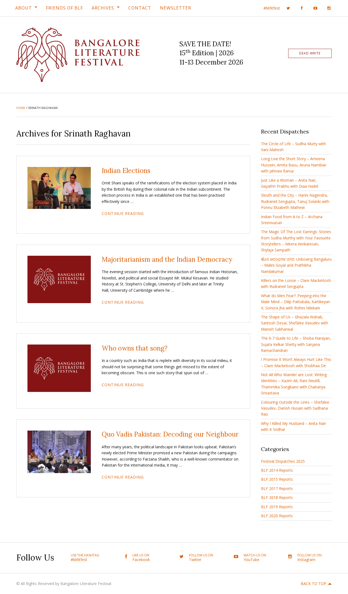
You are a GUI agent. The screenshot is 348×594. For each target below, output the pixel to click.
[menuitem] (26, 8)
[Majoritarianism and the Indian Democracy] (59, 279)
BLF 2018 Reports (277, 497)
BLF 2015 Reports (277, 479)
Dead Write (310, 53)
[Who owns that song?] (59, 368)
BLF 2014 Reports (277, 470)
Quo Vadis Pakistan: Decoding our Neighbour (170, 434)
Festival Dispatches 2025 (283, 461)
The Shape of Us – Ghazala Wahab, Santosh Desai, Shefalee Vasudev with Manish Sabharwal (294, 323)
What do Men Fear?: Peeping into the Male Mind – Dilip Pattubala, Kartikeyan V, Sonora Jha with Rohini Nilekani (295, 301)
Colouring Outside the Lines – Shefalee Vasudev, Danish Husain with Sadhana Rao (295, 408)
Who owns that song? (134, 348)
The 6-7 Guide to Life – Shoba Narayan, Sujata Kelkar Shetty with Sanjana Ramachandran (296, 344)
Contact (139, 8)
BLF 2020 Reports (277, 515)
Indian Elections (126, 170)
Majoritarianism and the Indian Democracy (167, 259)
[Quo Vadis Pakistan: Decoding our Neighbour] (59, 451)
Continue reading (123, 213)
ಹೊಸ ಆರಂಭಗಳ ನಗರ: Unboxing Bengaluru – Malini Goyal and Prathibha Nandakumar (296, 265)
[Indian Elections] (59, 187)
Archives (103, 8)
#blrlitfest (271, 8)
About (23, 8)
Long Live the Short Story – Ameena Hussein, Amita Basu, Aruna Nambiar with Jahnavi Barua (293, 164)
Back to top (313, 583)
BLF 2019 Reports (277, 506)
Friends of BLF (64, 8)
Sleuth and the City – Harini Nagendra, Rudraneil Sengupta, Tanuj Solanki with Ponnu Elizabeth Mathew (295, 201)
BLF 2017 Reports (277, 488)
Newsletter (175, 8)
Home (20, 108)
